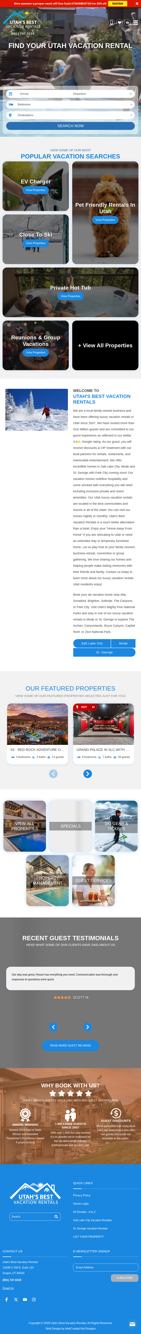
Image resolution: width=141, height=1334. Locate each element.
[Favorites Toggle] (119, 22)
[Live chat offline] (132, 1324)
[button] (70, 3)
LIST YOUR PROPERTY (88, 1236)
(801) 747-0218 (12, 1280)
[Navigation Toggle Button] (135, 22)
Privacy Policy (81, 1195)
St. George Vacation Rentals (90, 1228)
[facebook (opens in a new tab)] (7, 1299)
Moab (123, 643)
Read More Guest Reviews (70, 1045)
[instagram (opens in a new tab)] (34, 1299)
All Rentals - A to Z (84, 1211)
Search (16, 1216)
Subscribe (125, 1277)
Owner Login (81, 1203)
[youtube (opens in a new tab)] (25, 1299)
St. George (104, 652)
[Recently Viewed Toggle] (127, 22)
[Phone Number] (111, 22)
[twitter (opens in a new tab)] (16, 1299)
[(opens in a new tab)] (37, 724)
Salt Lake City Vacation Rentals (92, 1220)
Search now (70, 126)
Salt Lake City (92, 643)
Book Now (117, 3)
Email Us (8, 1288)
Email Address (85, 1267)
